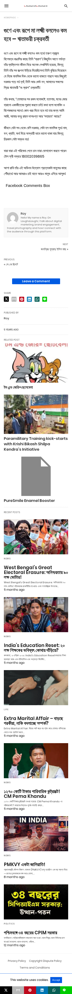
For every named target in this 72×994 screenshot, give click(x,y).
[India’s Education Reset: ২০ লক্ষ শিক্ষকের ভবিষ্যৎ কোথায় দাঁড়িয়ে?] (36, 614)
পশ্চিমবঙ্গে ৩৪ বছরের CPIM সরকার (30, 932)
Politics (9, 923)
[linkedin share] (29, 299)
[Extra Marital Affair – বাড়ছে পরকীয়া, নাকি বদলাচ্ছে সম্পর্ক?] (36, 687)
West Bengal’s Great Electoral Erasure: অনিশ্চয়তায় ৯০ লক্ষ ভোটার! (36, 572)
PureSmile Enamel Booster (29, 500)
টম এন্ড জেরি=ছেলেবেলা (18, 387)
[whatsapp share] (37, 299)
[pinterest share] (21, 299)
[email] (18, 990)
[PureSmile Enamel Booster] (36, 476)
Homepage (10, 17)
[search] (66, 6)
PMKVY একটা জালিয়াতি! (24, 864)
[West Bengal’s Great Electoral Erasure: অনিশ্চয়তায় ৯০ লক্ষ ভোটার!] (36, 536)
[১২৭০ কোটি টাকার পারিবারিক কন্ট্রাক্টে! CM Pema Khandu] (36, 760)
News (7, 558)
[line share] (44, 299)
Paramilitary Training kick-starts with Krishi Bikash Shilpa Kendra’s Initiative (36, 444)
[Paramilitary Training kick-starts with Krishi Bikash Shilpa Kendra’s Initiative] (36, 414)
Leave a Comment (36, 281)
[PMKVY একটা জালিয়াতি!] (36, 833)
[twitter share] (6, 299)
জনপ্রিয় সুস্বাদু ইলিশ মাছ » (54, 249)
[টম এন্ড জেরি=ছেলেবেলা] (36, 363)
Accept (56, 980)
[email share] (14, 299)
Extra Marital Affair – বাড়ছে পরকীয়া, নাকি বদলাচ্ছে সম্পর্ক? (33, 720)
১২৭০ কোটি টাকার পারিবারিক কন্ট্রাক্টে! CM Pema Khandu (32, 793)
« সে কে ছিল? (11, 264)
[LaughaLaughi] (35, 6)
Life (6, 709)
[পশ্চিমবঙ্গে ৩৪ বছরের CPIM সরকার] (36, 901)
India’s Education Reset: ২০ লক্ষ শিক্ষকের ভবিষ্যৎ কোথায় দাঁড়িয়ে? (34, 647)
